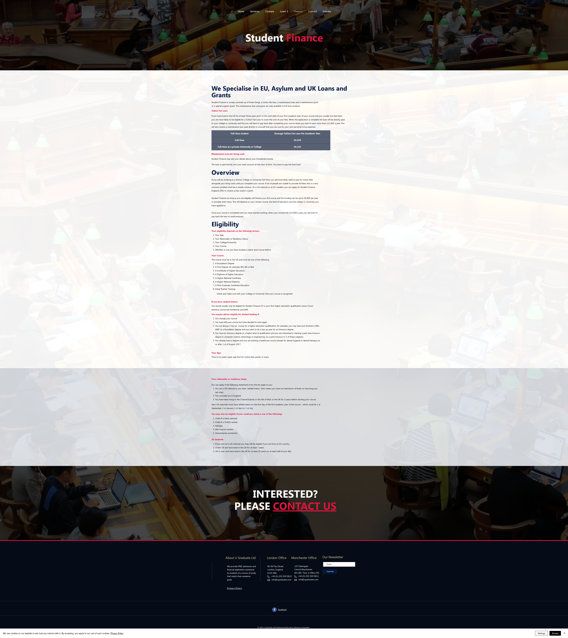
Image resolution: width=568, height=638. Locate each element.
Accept (555, 633)
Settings (541, 633)
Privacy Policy (116, 633)
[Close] (564, 633)
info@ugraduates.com (281, 579)
